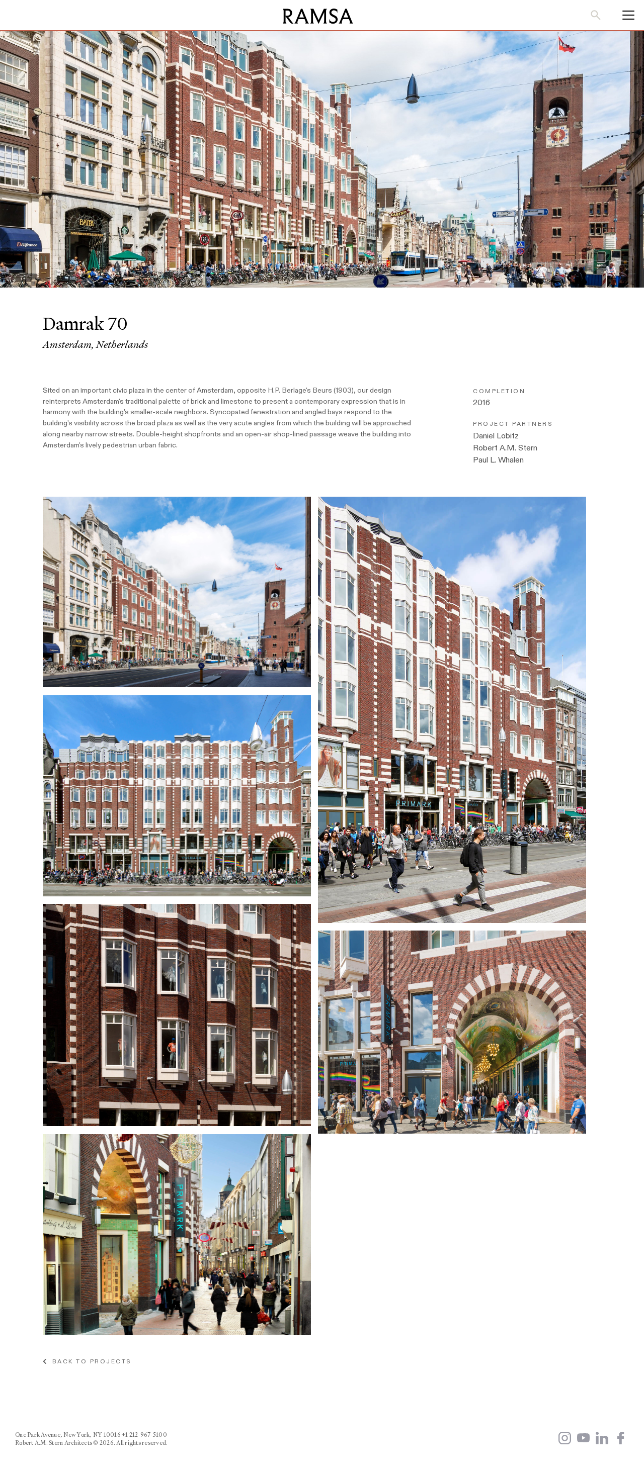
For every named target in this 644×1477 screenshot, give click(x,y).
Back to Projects (89, 1361)
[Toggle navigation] (625, 15)
